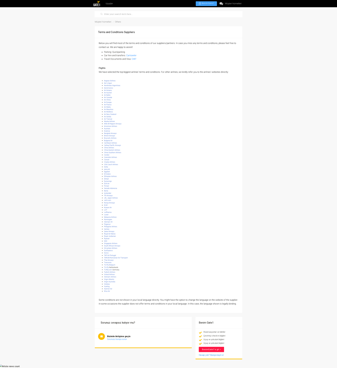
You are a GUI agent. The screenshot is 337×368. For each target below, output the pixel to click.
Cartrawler (131, 55)
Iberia (106, 191)
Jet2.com (107, 200)
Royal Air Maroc (110, 234)
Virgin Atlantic (109, 279)
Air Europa (107, 102)
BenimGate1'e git (211, 349)
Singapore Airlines (110, 243)
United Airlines (109, 274)
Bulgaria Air (108, 141)
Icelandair (107, 193)
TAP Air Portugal (110, 255)
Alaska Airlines (109, 121)
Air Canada (108, 97)
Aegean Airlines (110, 81)
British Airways (109, 136)
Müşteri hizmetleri (233, 3)
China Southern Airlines (112, 152)
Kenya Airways (109, 203)
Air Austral (108, 93)
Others (118, 22)
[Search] (101, 14)
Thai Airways (109, 260)
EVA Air (106, 184)
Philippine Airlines (110, 227)
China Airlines (109, 148)
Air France (107, 105)
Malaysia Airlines (110, 217)
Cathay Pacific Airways (112, 145)
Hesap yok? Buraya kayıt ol (211, 355)
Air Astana (108, 90)
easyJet (107, 169)
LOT (105, 210)
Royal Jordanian (110, 236)
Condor (106, 155)
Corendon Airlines (110, 157)
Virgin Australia (109, 282)
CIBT (134, 59)
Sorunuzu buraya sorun (117, 339)
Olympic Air (108, 222)
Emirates (107, 174)
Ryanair (107, 239)
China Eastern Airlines (112, 150)
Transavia (107, 262)
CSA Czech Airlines (111, 164)
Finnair (106, 186)
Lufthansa (107, 212)
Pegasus (107, 224)
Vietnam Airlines (110, 277)
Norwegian (108, 219)
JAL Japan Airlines (111, 198)
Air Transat (108, 119)
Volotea (107, 284)
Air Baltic (107, 95)
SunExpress (108, 250)
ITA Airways (108, 195)
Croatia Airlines (109, 162)
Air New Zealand (110, 114)
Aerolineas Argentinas (112, 85)
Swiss (106, 253)
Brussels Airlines (110, 138)
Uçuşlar (109, 3)
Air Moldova (108, 112)
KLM (105, 205)
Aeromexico (108, 88)
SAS (105, 241)
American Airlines (110, 126)
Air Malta (107, 107)
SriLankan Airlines (110, 248)
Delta (106, 167)
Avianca (107, 131)
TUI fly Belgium (109, 265)
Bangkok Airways (110, 133)
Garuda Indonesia (110, 188)
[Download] (164, 154)
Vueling (107, 286)
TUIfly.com (108, 270)
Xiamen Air (108, 289)
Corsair (106, 160)
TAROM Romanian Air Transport (116, 258)
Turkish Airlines (109, 272)
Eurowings (108, 181)
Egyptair (107, 172)
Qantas (106, 229)
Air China (107, 100)
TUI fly (106, 267)
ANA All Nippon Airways (113, 124)
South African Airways (112, 246)
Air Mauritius (108, 109)
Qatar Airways (109, 231)
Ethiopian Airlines (110, 176)
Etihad (106, 179)
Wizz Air (107, 291)
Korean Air (108, 207)
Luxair (106, 215)
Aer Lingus (108, 83)
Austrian (107, 129)
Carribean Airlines (110, 143)
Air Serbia (107, 117)
